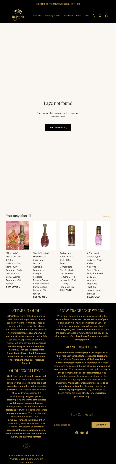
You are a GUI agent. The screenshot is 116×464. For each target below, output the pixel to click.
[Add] (24, 245)
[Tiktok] (87, 432)
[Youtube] (82, 432)
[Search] (93, 15)
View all (106, 216)
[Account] (100, 15)
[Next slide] (79, 235)
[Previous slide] (63, 235)
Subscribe (101, 424)
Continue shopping (58, 127)
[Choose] (51, 245)
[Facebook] (77, 432)
